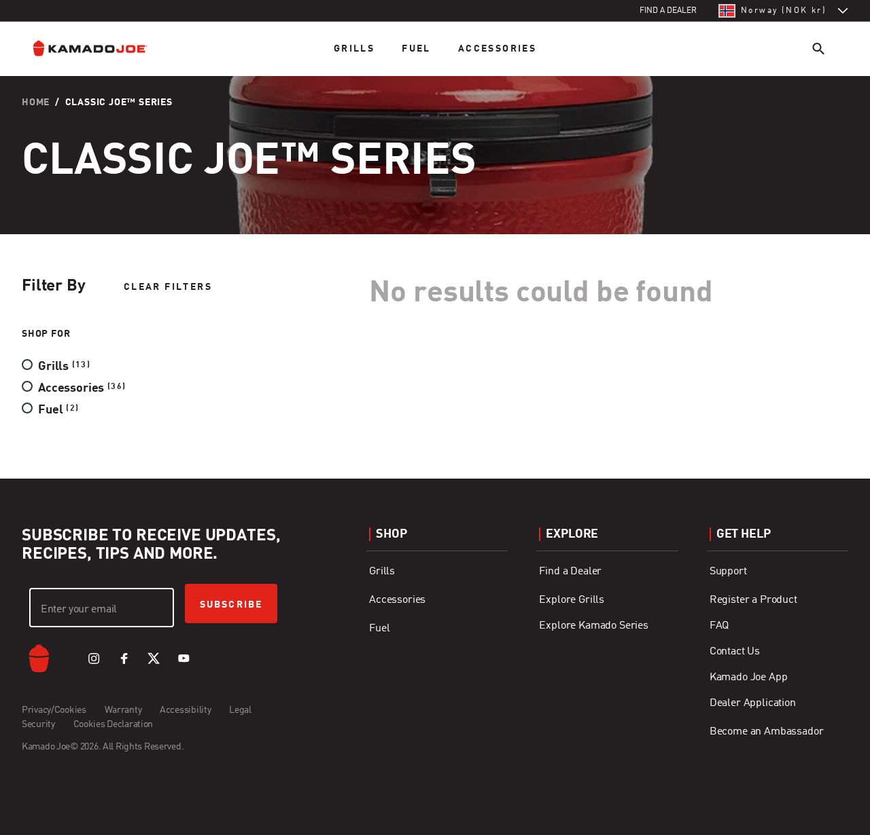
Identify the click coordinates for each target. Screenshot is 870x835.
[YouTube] (183, 658)
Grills (354, 49)
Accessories (497, 49)
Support (728, 571)
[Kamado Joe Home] (100, 48)
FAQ (719, 625)
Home (36, 102)
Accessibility (185, 710)
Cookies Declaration (113, 724)
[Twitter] (153, 658)
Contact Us (735, 651)
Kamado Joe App (749, 677)
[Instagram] (94, 658)
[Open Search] (818, 48)
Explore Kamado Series (593, 625)
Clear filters (168, 287)
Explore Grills (571, 600)
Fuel (416, 49)
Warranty (123, 710)
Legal (240, 710)
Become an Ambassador (767, 731)
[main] (435, 239)
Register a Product (753, 600)
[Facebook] (124, 658)
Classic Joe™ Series (119, 102)
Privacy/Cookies (54, 710)
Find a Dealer (570, 571)
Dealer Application (753, 703)
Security (38, 724)
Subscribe (231, 605)
